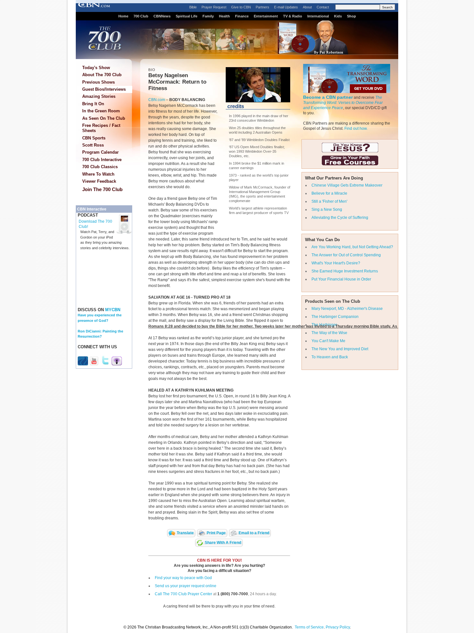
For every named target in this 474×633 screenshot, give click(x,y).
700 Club (140, 16)
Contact (323, 7)
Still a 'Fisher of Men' (329, 201)
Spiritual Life (186, 16)
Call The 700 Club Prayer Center (183, 594)
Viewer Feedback (99, 181)
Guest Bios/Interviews (104, 89)
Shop (351, 16)
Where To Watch (98, 174)
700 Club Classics (100, 166)
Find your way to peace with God (183, 578)
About (307, 7)
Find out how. (356, 128)
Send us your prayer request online (185, 586)
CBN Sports (93, 138)
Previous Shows (98, 82)
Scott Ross (93, 145)
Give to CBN (241, 7)
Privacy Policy (338, 627)
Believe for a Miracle (329, 193)
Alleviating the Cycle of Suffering (339, 217)
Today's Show (96, 67)
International (318, 16)
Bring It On (93, 103)
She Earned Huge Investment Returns (344, 271)
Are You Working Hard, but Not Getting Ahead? (352, 247)
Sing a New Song (326, 209)
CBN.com (156, 99)
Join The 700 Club (102, 189)
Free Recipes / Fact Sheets (101, 128)
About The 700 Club (102, 74)
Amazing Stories (98, 96)
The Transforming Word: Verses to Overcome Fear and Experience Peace (343, 102)
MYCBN (112, 309)
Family (208, 16)
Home (123, 16)
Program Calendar (100, 152)
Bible (193, 7)
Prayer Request (214, 7)
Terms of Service (309, 627)
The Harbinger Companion (335, 316)
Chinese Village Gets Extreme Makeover (346, 185)
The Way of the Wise (329, 333)
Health (224, 16)
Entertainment (266, 16)
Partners (262, 7)
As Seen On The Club (103, 118)
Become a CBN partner (328, 97)
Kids (338, 16)
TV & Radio (292, 16)
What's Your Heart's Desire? (335, 263)
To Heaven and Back (329, 357)
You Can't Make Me (328, 341)
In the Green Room (101, 110)
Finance (242, 16)
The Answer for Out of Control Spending (346, 255)
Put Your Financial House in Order (341, 279)
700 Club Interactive (102, 159)
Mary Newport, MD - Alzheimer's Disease (347, 308)
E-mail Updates (286, 7)
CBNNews (162, 16)
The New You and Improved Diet (339, 349)
